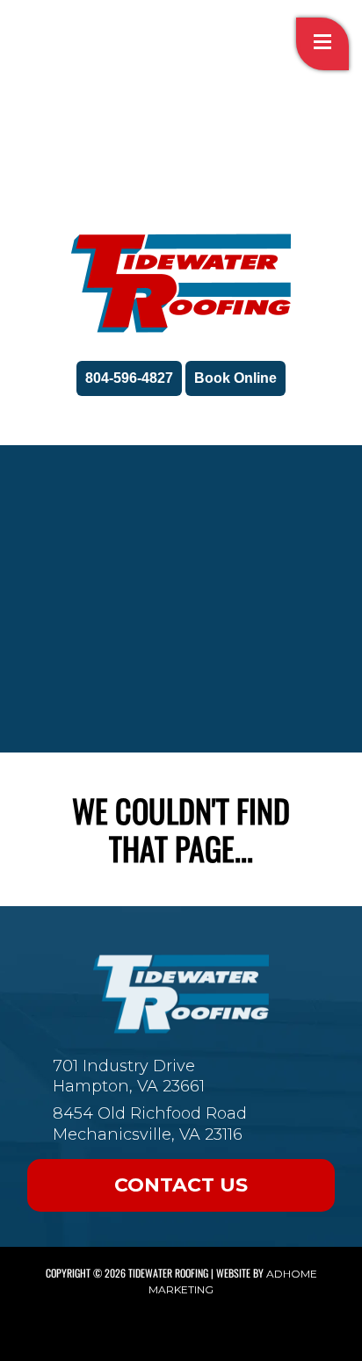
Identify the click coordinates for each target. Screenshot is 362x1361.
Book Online (235, 378)
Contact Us (181, 1185)
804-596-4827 (129, 378)
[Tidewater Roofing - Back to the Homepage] (181, 283)
